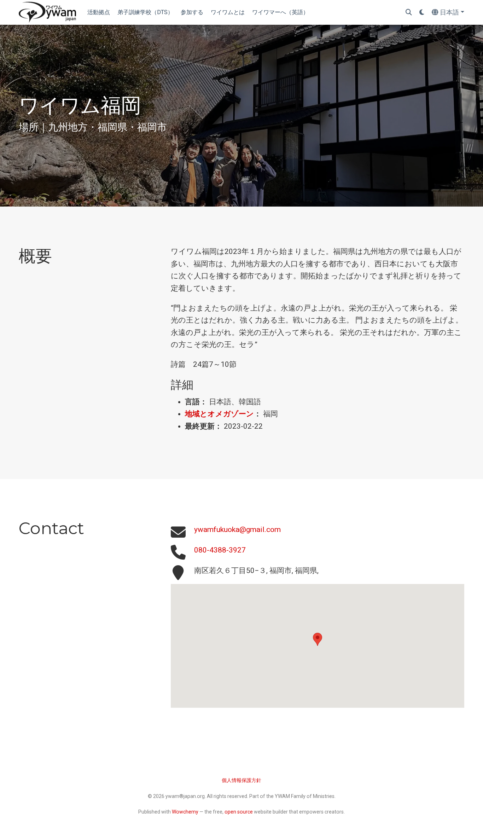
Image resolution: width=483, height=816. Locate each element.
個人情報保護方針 (241, 780)
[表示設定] (421, 12)
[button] (317, 639)
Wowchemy (185, 812)
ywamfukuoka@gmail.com (237, 529)
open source (239, 812)
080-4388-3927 (220, 550)
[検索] (409, 12)
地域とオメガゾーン (219, 414)
